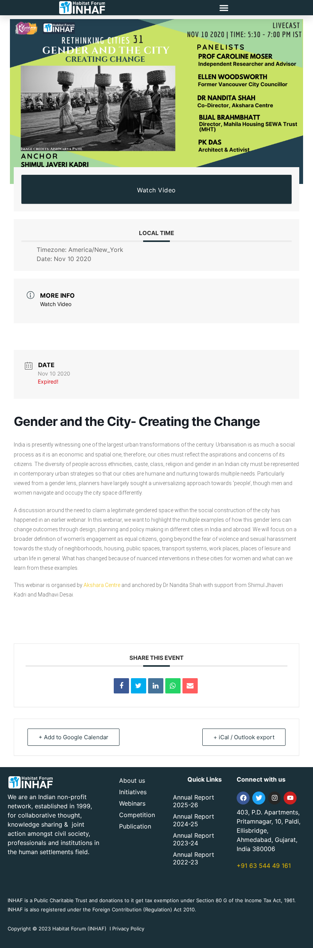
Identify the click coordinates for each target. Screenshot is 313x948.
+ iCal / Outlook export (243, 737)
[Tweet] (138, 685)
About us (132, 780)
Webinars (132, 803)
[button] (224, 7)
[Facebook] (243, 798)
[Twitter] (258, 798)
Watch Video (156, 190)
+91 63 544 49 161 (264, 865)
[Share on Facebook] (121, 685)
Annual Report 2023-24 (193, 839)
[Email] (190, 685)
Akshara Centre (102, 585)
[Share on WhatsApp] (173, 685)
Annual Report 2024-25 (193, 820)
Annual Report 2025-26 (193, 801)
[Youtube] (290, 798)
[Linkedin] (155, 685)
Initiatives (133, 792)
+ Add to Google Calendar (73, 737)
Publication (135, 826)
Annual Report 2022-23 (193, 858)
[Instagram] (274, 798)
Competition (137, 815)
